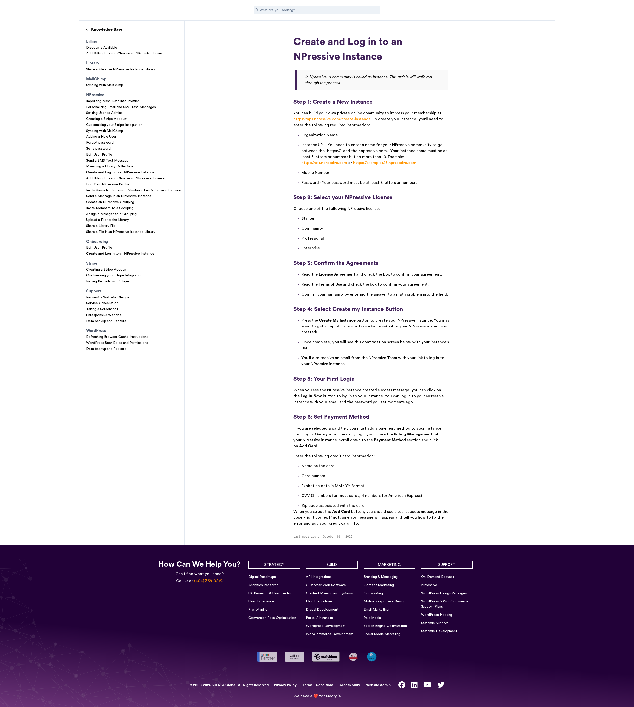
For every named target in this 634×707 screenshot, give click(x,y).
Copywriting (373, 593)
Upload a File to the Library (107, 220)
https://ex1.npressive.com (324, 163)
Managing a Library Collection (109, 166)
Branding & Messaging (381, 577)
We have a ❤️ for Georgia (317, 696)
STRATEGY (274, 565)
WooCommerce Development (330, 634)
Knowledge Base (106, 29)
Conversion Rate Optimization (272, 618)
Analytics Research (263, 585)
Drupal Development (322, 609)
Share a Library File (101, 226)
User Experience (261, 601)
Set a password (98, 148)
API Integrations (319, 577)
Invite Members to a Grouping (109, 208)
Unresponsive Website (104, 315)
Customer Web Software (326, 585)
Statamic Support (435, 623)
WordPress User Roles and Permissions (117, 343)
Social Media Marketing (382, 634)
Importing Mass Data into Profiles (113, 101)
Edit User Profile (99, 154)
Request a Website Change (107, 297)
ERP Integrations (319, 601)
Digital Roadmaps (262, 577)
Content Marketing (379, 585)
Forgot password (100, 142)
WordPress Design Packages (444, 593)
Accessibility (349, 685)
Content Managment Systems (329, 593)
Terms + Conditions (318, 685)
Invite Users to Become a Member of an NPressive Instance (133, 190)
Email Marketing (376, 609)
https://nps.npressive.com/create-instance (331, 119)
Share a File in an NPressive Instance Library (120, 69)
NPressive (429, 585)
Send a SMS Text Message (107, 160)
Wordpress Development (326, 626)
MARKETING (389, 565)
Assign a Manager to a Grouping (111, 214)
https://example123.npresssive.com (384, 163)
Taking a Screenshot (102, 309)
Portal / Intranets (319, 618)
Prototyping (257, 609)
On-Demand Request (437, 577)
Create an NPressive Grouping (110, 202)
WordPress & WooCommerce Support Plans (444, 604)
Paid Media (372, 618)
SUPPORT (446, 565)
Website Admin (378, 685)
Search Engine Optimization (385, 626)
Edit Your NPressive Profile (107, 184)
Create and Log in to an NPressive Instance (120, 172)
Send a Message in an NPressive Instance (118, 196)
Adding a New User (101, 136)
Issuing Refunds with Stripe (107, 281)
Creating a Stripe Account (107, 119)
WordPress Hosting (436, 615)
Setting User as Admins (104, 113)
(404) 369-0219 (208, 581)
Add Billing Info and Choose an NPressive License (125, 53)
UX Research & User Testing (270, 593)
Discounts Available (101, 47)
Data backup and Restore (106, 321)
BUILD (331, 565)
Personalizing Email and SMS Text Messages (121, 107)
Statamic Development (439, 631)
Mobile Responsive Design (384, 601)
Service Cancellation (102, 303)
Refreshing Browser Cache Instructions (117, 337)
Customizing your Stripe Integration (114, 125)
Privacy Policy (285, 685)
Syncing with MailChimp (104, 85)
